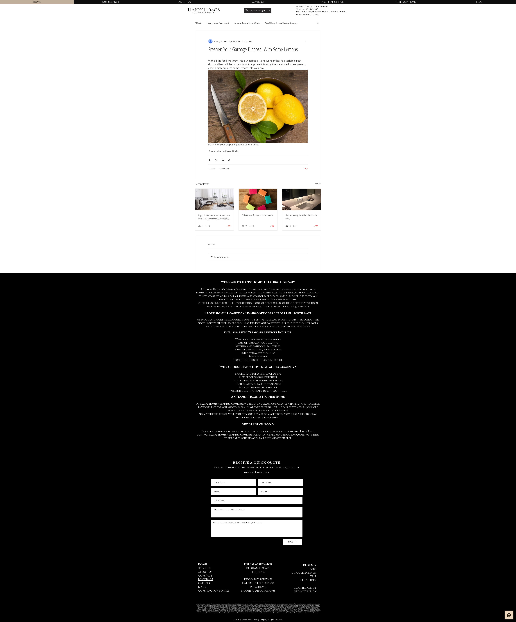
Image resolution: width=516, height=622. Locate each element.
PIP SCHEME (258, 587)
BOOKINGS (205, 579)
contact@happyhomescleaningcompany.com (324, 12)
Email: (299, 12)
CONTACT (205, 575)
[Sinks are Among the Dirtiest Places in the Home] (301, 199)
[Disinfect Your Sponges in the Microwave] (258, 199)
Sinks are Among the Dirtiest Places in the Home (301, 217)
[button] (257, 10)
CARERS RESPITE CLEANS (258, 583)
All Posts (198, 23)
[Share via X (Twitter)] (216, 160)
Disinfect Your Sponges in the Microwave (257, 215)
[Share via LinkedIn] (222, 160)
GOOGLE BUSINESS (303, 573)
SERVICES (204, 568)
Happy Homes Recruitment (218, 23)
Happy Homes (204, 10)
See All (318, 183)
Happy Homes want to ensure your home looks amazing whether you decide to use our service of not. (214, 217)
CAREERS (204, 583)
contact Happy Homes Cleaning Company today (229, 434)
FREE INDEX (308, 580)
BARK (313, 569)
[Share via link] (229, 160)
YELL (313, 576)
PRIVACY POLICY (305, 591)
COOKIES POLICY (305, 588)
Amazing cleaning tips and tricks (247, 23)
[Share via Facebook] (209, 160)
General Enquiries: (312, 6)
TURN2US (258, 572)
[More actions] (306, 41)
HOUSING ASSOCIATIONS (258, 591)
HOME (202, 564)
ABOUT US (205, 572)
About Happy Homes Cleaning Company (281, 23)
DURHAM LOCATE (258, 568)
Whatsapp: (307, 9)
